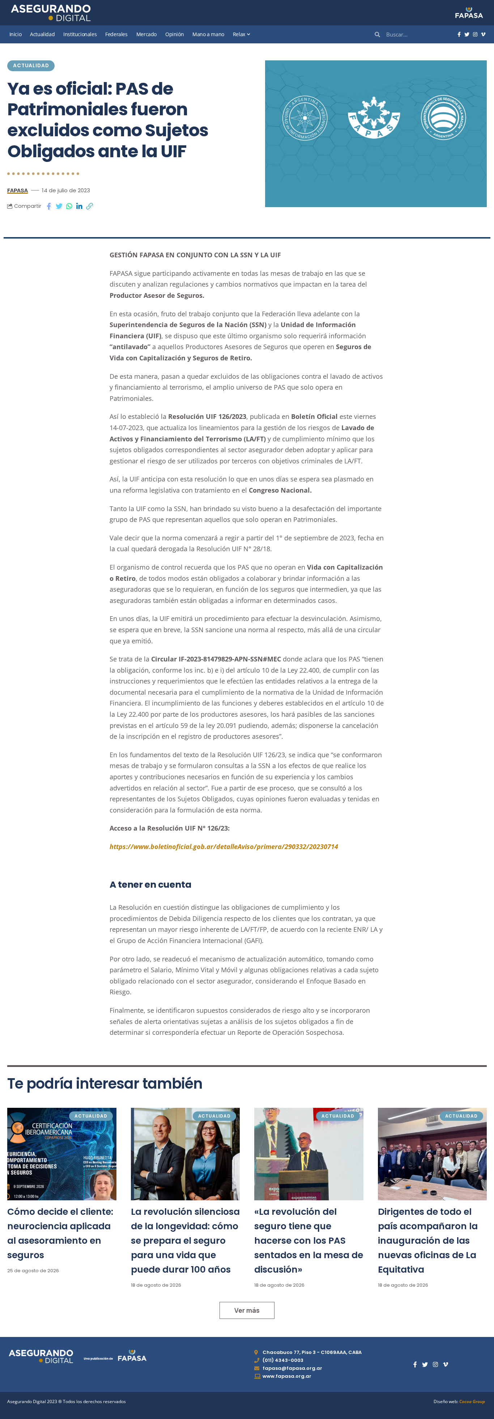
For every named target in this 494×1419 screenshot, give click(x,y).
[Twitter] (467, 34)
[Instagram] (475, 34)
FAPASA (17, 190)
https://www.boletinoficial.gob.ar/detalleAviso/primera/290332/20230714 (224, 846)
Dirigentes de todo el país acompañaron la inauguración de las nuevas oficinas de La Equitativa (428, 1240)
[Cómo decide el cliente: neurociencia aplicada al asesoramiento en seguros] (61, 1154)
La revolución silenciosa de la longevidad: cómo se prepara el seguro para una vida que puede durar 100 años (185, 1240)
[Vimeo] (483, 34)
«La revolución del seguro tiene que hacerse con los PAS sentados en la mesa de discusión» (308, 1240)
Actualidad (31, 65)
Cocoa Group (472, 1401)
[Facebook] (459, 34)
